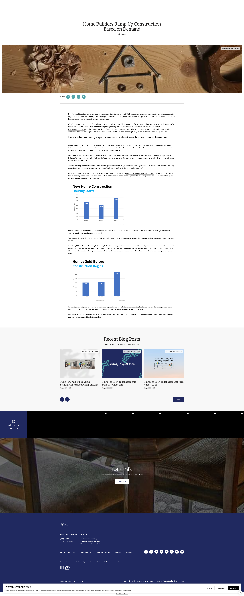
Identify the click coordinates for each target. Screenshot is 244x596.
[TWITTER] (161, 552)
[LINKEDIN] (156, 552)
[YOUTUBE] (167, 552)
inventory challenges (76, 129)
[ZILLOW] (182, 552)
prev (62, 399)
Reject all (209, 588)
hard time (85, 124)
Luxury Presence (77, 581)
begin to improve (74, 309)
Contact (118, 552)
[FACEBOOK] (146, 552)
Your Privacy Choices (122, 594)
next (67, 399)
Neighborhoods (86, 552)
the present (121, 114)
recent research (160, 145)
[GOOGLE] (177, 552)
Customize (221, 588)
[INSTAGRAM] (151, 552)
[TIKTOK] (172, 552)
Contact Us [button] (122, 481)
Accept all (233, 588)
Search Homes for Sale (67, 552)
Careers (129, 552)
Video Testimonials (103, 552)
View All (178, 399)
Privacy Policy (178, 581)
